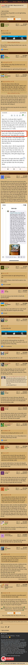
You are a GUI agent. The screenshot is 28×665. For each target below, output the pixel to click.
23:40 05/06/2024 (5, 288)
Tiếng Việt (4, 633)
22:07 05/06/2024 (5, 72)
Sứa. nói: (5, 30)
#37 (26, 519)
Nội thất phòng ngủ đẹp (7, 608)
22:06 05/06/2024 (5, 53)
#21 (26, 21)
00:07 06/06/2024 (5, 300)
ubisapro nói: (6, 592)
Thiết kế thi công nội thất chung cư (20, 608)
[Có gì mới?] (23, 1)
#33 (26, 421)
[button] (1, 1)
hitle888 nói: (5, 554)
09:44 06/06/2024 (5, 361)
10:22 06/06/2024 (5, 469)
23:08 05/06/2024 (5, 264)
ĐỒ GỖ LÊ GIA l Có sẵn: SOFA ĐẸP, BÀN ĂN (14, 607)
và (6, 284)
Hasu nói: (5, 453)
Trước (9, 19)
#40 (26, 582)
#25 (26, 264)
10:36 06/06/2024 (5, 582)
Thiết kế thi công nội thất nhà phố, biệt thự (14, 610)
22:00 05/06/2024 (5, 21)
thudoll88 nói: (6, 430)
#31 (26, 389)
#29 (26, 349)
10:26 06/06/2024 (5, 519)
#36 (26, 485)
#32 (26, 405)
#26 (26, 288)
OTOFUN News (4, 637)
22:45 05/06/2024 (5, 173)
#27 (26, 300)
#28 (26, 316)
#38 (26, 532)
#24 (26, 173)
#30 (26, 361)
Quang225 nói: (6, 494)
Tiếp (19, 19)
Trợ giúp (18, 635)
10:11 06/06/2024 (5, 421)
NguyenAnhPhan (6, 16)
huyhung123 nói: (6, 62)
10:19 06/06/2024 (5, 443)
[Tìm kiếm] (26, 1)
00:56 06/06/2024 (5, 316)
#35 (26, 469)
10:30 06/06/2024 (5, 532)
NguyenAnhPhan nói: (7, 81)
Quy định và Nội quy (10, 635)
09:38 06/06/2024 (5, 349)
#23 (26, 72)
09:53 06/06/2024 (5, 389)
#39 (26, 545)
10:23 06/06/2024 (5, 485)
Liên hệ (2, 635)
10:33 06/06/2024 (5, 545)
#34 (26, 443)
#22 (26, 53)
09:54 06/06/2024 (5, 405)
